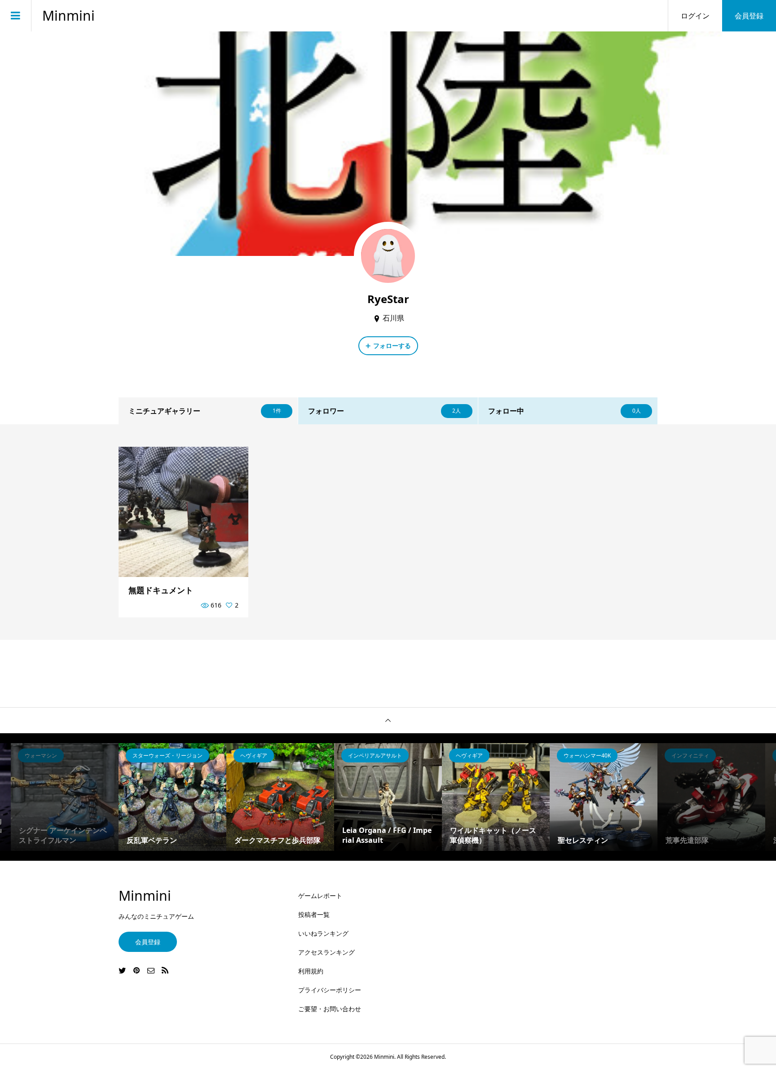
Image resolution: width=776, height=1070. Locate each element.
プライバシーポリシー (329, 990)
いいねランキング (323, 933)
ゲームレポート (320, 895)
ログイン (695, 16)
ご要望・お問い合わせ (329, 1008)
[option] (65, 797)
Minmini (68, 16)
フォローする (392, 345)
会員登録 (749, 16)
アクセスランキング (326, 952)
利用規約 (310, 971)
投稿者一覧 (314, 914)
